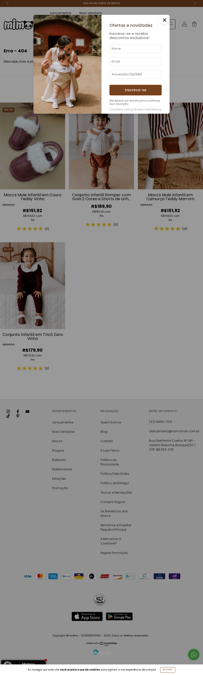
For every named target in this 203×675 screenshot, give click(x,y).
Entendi (168, 669)
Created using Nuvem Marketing (135, 109)
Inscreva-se (135, 89)
